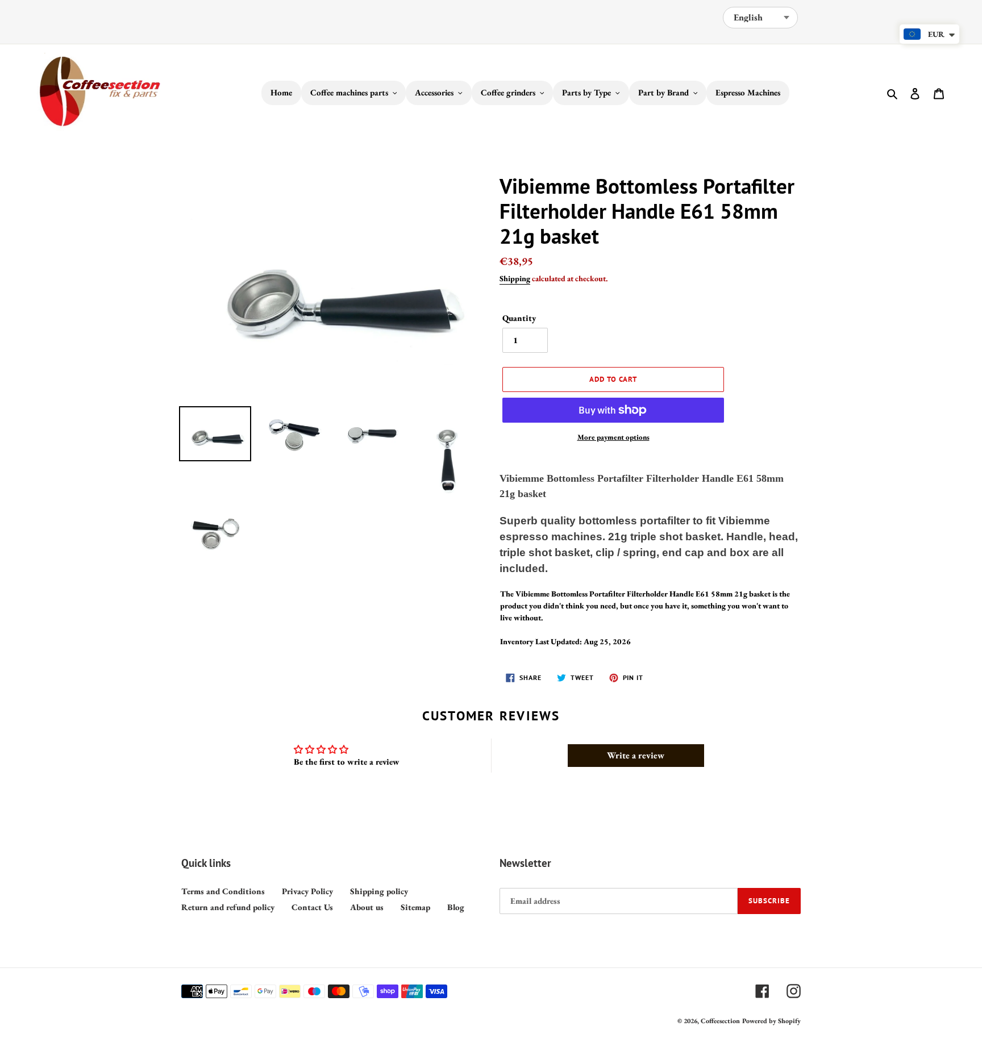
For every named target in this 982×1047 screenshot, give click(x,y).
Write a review (635, 755)
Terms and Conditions (223, 891)
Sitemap (415, 907)
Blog (455, 907)
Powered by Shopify (771, 1020)
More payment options (613, 437)
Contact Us (312, 907)
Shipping (515, 278)
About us (367, 907)
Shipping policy (379, 891)
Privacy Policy (307, 891)
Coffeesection (720, 1020)
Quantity (519, 317)
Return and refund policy (227, 907)
